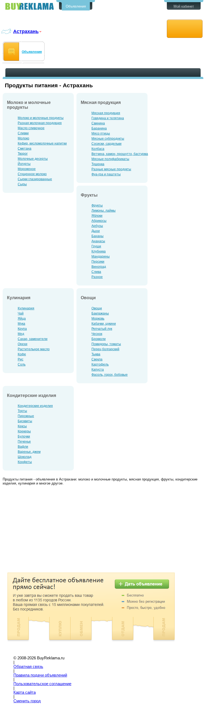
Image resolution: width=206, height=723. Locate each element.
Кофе (22, 354)
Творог (23, 154)
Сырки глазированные (35, 179)
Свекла (96, 359)
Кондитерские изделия (35, 406)
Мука (21, 324)
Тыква (95, 354)
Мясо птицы (100, 133)
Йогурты (24, 164)
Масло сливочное (31, 128)
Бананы (97, 236)
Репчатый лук (101, 329)
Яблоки (96, 216)
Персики (97, 261)
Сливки (23, 133)
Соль (21, 364)
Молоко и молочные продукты (41, 118)
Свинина (98, 123)
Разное (97, 277)
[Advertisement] (48, 529)
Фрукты (97, 205)
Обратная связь (28, 666)
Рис (20, 359)
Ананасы (98, 241)
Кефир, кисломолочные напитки (42, 143)
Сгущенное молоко (32, 174)
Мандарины (100, 256)
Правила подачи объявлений (40, 675)
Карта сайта (24, 692)
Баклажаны (100, 313)
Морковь (97, 318)
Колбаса (97, 149)
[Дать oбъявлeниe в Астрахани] (185, 29)
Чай (21, 313)
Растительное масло (34, 349)
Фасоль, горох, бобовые (109, 375)
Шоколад (24, 457)
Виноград (98, 267)
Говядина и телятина (107, 118)
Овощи (96, 308)
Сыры (22, 184)
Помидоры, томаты (106, 344)
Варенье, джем (29, 452)
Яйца (22, 318)
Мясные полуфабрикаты (110, 159)
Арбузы (97, 226)
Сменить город (27, 701)
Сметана (24, 148)
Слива (96, 272)
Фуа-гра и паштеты (106, 174)
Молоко (23, 138)
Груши (96, 246)
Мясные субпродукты (107, 138)
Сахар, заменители (32, 339)
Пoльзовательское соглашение (42, 684)
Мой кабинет (184, 6)
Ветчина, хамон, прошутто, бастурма (119, 154)
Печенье (24, 441)
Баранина (99, 128)
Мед (21, 334)
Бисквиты (25, 421)
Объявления (76, 6)
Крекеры (24, 431)
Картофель (100, 364)
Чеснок (96, 334)
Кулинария (26, 308)
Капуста (97, 369)
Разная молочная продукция (40, 123)
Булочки (24, 436)
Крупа (22, 329)
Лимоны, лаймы (103, 210)
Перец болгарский (105, 349)
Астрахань (26, 31)
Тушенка (97, 164)
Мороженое (27, 169)
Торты (22, 411)
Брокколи (98, 339)
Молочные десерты (33, 159)
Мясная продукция (105, 113)
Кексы (22, 426)
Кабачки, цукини (103, 324)
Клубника (98, 251)
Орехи (22, 344)
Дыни (95, 231)
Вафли (23, 447)
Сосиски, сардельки (106, 144)
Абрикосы (98, 221)
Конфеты (25, 462)
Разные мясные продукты (111, 169)
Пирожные (26, 416)
